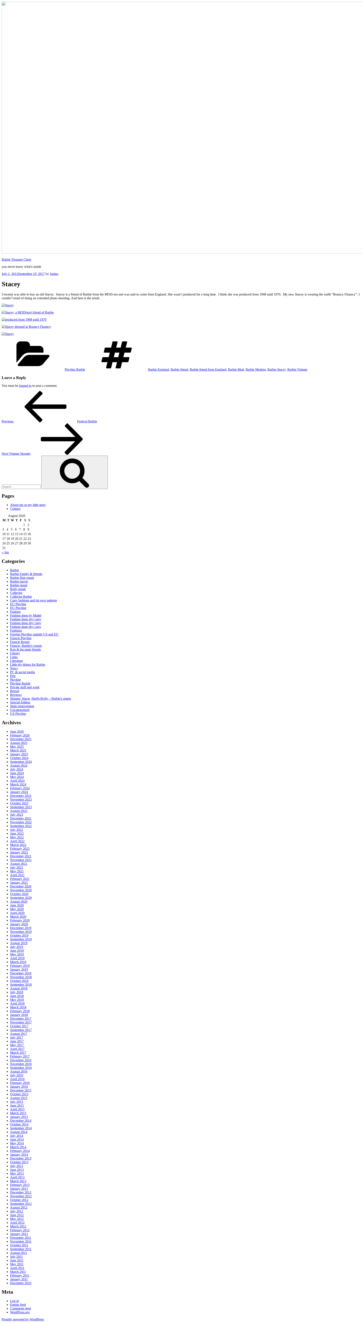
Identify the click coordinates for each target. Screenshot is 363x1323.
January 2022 (19, 852)
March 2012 (18, 1226)
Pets (13, 676)
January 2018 (19, 1015)
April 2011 (17, 1268)
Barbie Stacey (276, 369)
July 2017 (16, 1037)
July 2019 (16, 947)
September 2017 (21, 1030)
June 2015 (17, 1105)
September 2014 (21, 1128)
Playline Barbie (75, 369)
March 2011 (18, 1271)
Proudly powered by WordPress (23, 1319)
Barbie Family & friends (26, 574)
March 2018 (18, 1007)
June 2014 (17, 1139)
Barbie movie (19, 581)
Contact (15, 508)
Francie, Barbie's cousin (26, 645)
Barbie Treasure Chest (16, 259)
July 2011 (16, 1256)
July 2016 (16, 1075)
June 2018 (17, 996)
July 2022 (16, 829)
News (14, 668)
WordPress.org (20, 1312)
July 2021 (16, 867)
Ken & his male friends (25, 649)
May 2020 (17, 909)
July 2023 (16, 814)
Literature (16, 661)
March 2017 (18, 1052)
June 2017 (17, 1041)
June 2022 (17, 833)
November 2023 (21, 799)
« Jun (5, 552)
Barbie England (158, 369)
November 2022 (21, 822)
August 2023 (18, 811)
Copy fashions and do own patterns (33, 600)
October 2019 (19, 935)
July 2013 (16, 1166)
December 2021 (20, 856)
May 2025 (17, 746)
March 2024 (18, 784)
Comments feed (20, 1308)
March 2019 (18, 962)
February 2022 (20, 848)
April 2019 (17, 958)
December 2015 (20, 1090)
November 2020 (21, 890)
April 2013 (17, 1177)
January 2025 (19, 754)
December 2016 (20, 1060)
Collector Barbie (21, 596)
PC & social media (22, 672)
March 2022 (18, 845)
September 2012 (21, 1203)
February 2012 (20, 1230)
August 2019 (18, 943)
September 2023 (21, 807)
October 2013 (19, 1162)
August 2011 (18, 1253)
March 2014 (18, 1147)
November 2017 (21, 1022)
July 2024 (16, 769)
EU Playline (18, 604)
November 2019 (21, 931)
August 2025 (18, 743)
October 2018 (19, 981)
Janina (54, 274)
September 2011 (21, 1249)
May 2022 (17, 837)
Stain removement (22, 706)
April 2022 (17, 841)
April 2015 (17, 1109)
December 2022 (20, 818)
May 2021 (17, 871)
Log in (14, 1301)
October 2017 (19, 1026)
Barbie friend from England (208, 369)
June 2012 (17, 1215)
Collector (16, 593)
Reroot (14, 691)
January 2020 (19, 924)
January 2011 (19, 1279)
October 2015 (19, 1094)
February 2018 (20, 1011)
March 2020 (18, 916)
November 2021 (21, 860)
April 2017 (17, 1049)
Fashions (16, 630)
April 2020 (17, 913)
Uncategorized (19, 710)
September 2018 (21, 984)
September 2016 (21, 1067)
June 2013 (17, 1169)
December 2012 (20, 1192)
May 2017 (17, 1045)
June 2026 (17, 731)
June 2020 (17, 905)
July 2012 (16, 1211)
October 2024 (19, 758)
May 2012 (17, 1219)
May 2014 (17, 1143)
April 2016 (17, 1079)
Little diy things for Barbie (27, 664)
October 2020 (19, 894)
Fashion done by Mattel (25, 615)
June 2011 (17, 1260)
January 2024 (19, 792)
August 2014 (18, 1132)
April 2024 (17, 780)
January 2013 (19, 1188)
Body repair (18, 589)
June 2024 (17, 773)
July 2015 (16, 1101)
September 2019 (21, 939)
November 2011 (21, 1241)
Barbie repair (18, 585)
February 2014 (20, 1151)
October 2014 (19, 1124)
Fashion (15, 611)
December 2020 (20, 886)
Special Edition (20, 702)
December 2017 (20, 1018)
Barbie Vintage (297, 369)
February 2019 (20, 965)
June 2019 (17, 950)
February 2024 (20, 788)
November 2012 (21, 1196)
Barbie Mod (236, 369)
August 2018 (18, 988)
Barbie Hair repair (22, 577)
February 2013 (20, 1185)
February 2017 (20, 1056)
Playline (15, 679)
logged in (25, 385)
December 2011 (20, 1237)
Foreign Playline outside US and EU (34, 634)
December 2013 (20, 1158)
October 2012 (19, 1200)
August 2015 (18, 1098)
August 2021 (18, 863)
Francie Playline (21, 638)
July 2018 (16, 992)
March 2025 (18, 750)
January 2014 (19, 1154)
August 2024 (18, 765)
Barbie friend (179, 369)
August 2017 (18, 1033)
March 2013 (18, 1181)
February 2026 (20, 735)
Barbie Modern (256, 369)
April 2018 (17, 1003)
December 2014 (20, 1120)
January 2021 (19, 882)
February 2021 (20, 879)
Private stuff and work (24, 687)
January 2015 (19, 1117)
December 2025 (20, 739)
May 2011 (17, 1264)
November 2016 (21, 1064)
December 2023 (20, 795)
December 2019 (20, 928)
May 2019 (17, 954)
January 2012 (19, 1234)
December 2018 (20, 973)
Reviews (16, 695)
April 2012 (17, 1222)
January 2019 (19, 969)
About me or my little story (28, 505)
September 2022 (21, 826)
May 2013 (17, 1173)
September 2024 (21, 761)
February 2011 (19, 1275)
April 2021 (17, 875)
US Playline (18, 713)
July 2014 (16, 1135)
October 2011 (19, 1245)
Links (14, 657)
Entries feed (18, 1304)
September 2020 (21, 897)
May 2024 (17, 777)
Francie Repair (20, 642)
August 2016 (18, 1071)
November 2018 (21, 977)
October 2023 (19, 803)
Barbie (14, 570)
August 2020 (18, 901)
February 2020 (20, 920)
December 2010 (20, 1283)
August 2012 (18, 1207)
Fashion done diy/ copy (25, 619)
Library (15, 653)
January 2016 (19, 1086)
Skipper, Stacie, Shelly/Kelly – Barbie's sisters (40, 698)
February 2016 (20, 1083)
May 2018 (17, 999)
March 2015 (18, 1113)
